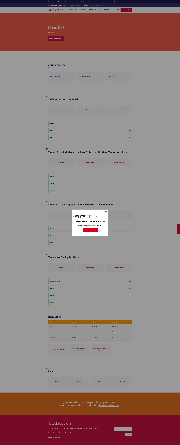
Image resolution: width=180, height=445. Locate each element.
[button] (90, 221)
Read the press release (90, 230)
